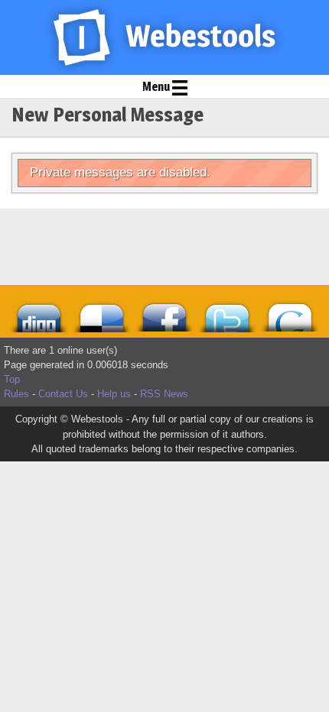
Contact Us (63, 394)
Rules (16, 394)
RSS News (164, 394)
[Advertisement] (99, 246)
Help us (114, 394)
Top (12, 379)
